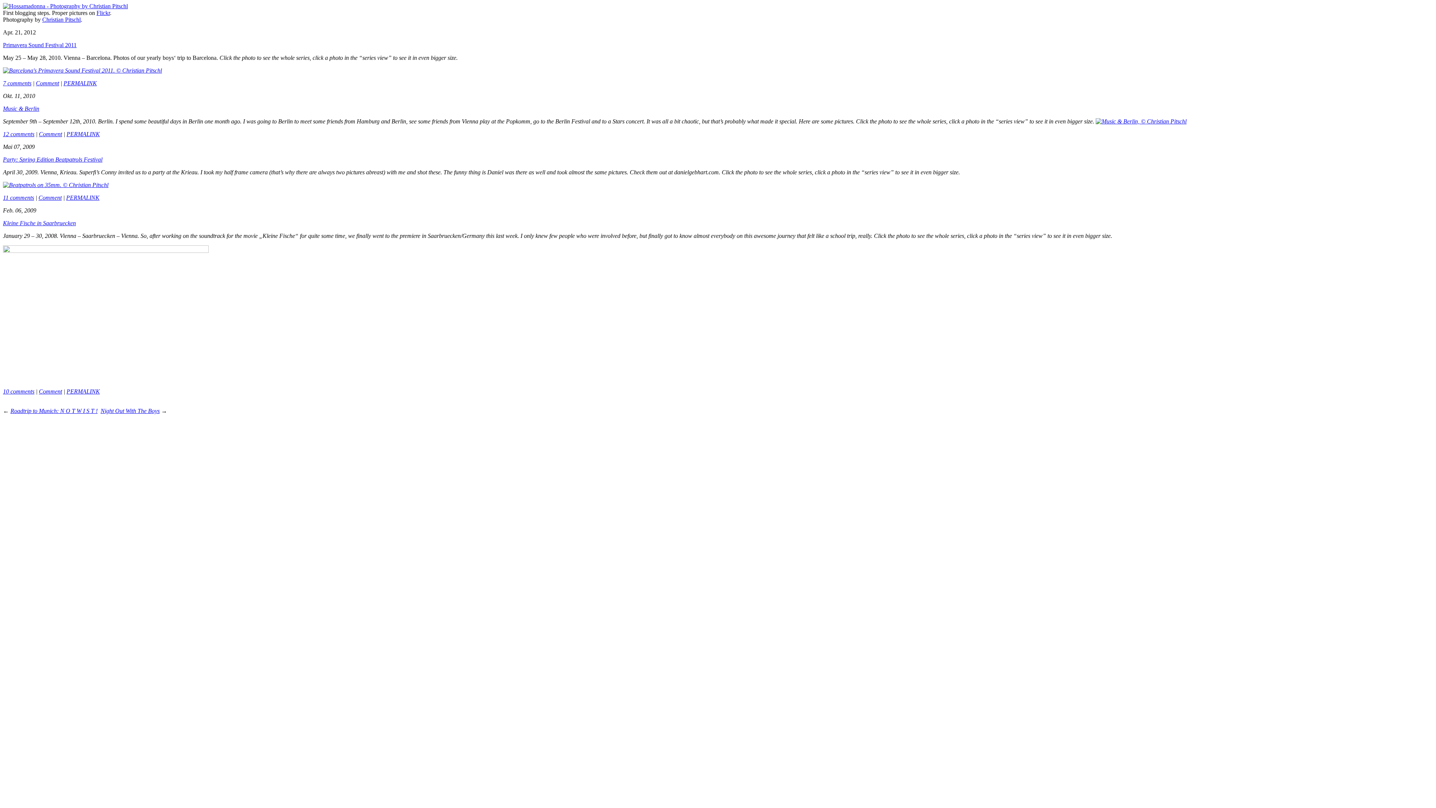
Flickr (103, 13)
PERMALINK (80, 83)
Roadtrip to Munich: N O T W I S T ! (54, 411)
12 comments (18, 134)
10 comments (18, 391)
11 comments (18, 198)
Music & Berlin (21, 108)
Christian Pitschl (61, 19)
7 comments (17, 83)
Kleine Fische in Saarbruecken (39, 223)
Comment (47, 83)
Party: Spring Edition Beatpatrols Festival (52, 159)
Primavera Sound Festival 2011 (40, 45)
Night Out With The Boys (130, 411)
